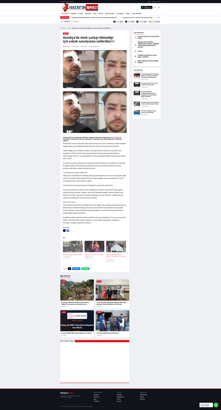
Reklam (159, 1)
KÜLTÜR (101, 13)
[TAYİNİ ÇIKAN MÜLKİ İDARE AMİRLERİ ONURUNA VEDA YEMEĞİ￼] (116, 246)
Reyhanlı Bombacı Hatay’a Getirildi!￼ (72, 254)
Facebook (76, 268)
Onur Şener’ (115, 137)
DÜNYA (128, 13)
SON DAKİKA (65, 13)
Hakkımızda (143, 394)
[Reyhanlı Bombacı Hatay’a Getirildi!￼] (73, 246)
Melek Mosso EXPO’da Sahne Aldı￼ (94, 254)
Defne (119, 399)
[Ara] (155, 7)
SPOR (94, 13)
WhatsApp (85, 268)
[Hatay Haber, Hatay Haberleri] (79, 7)
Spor (95, 399)
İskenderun (120, 397)
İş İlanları (96, 401)
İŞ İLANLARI (120, 13)
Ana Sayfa (63, 28)
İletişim (154, 1)
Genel (68, 28)
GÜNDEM (73, 13)
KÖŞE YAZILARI (136, 13)
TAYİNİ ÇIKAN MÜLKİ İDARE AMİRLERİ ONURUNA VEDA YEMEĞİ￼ (116, 256)
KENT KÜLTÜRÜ (109, 13)
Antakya (119, 394)
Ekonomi (96, 397)
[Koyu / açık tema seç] (159, 7)
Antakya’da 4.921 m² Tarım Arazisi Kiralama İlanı (116, 17)
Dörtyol (119, 401)
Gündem (96, 394)
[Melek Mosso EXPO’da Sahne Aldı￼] (94, 246)
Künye (149, 1)
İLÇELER (80, 13)
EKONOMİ (88, 13)
